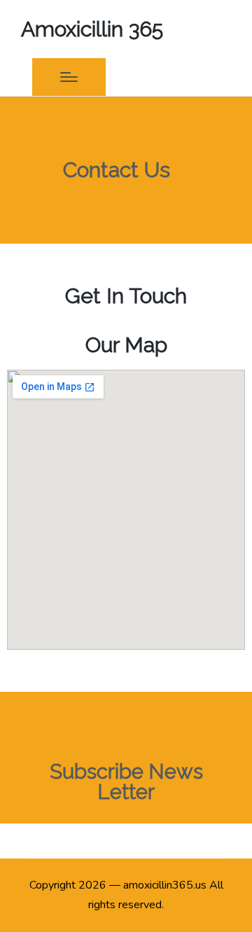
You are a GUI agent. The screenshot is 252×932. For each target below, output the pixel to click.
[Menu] (69, 77)
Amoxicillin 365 (92, 29)
